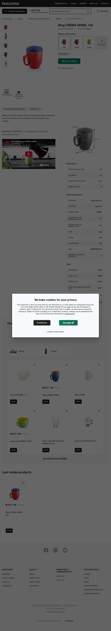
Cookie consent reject (55, 332)
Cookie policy (70, 314)
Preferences (42, 323)
